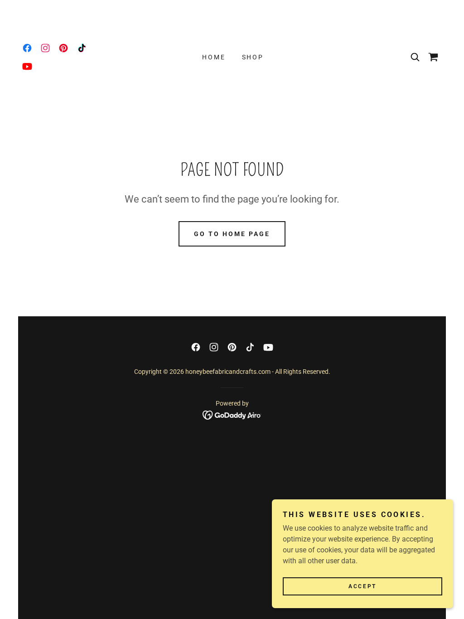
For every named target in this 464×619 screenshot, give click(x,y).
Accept (362, 586)
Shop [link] (253, 57)
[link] (27, 48)
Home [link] (214, 57)
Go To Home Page (232, 233)
